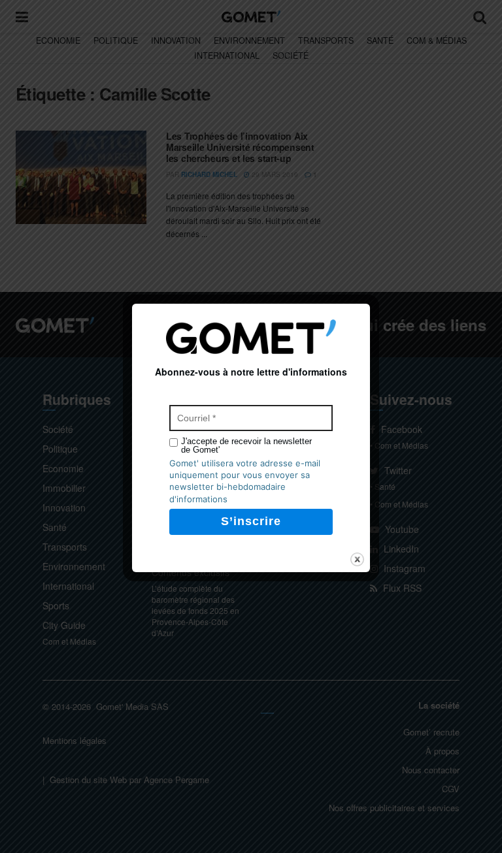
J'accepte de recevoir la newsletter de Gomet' (246, 445)
